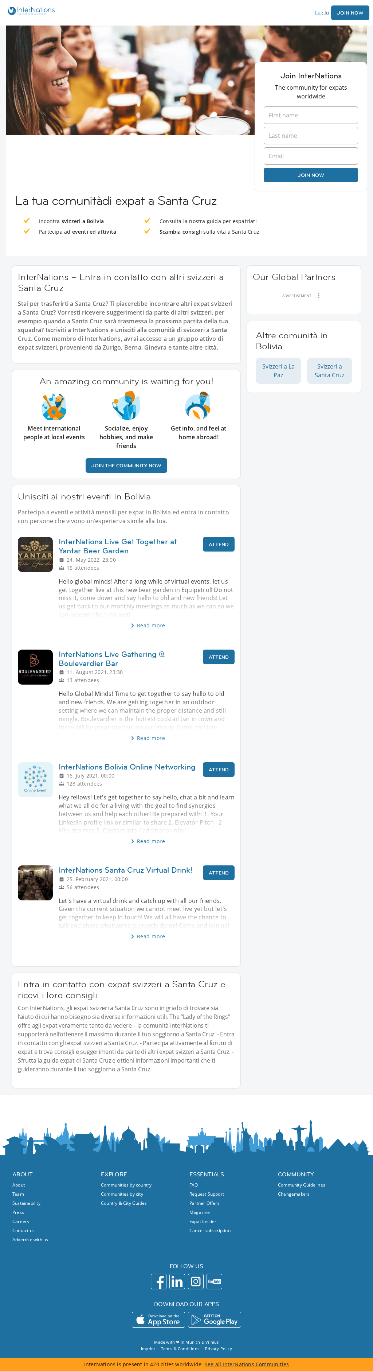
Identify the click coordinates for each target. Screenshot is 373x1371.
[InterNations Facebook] (158, 1281)
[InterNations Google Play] (214, 1320)
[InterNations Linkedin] (177, 1281)
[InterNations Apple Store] (158, 1320)
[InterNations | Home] (29, 12)
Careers (20, 1221)
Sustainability (26, 1203)
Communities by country (126, 1185)
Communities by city (122, 1194)
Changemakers (294, 1194)
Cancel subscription (210, 1230)
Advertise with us (30, 1239)
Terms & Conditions (180, 1348)
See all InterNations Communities (247, 1364)
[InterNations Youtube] (214, 1281)
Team (18, 1194)
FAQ (193, 1185)
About (18, 1185)
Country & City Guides (124, 1203)
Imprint (148, 1348)
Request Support (206, 1194)
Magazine (199, 1212)
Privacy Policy (218, 1348)
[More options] (318, 295)
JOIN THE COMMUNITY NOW (126, 465)
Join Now (350, 12)
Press (18, 1212)
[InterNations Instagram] (196, 1281)
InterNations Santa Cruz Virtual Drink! (126, 870)
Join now (311, 175)
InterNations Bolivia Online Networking (127, 767)
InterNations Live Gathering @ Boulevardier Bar (112, 659)
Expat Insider (203, 1221)
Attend (219, 544)
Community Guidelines (301, 1185)
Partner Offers (204, 1203)
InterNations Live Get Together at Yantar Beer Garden (118, 546)
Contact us (23, 1230)
